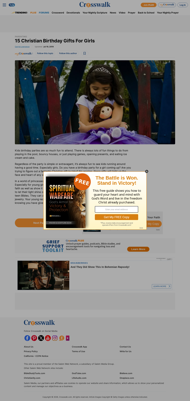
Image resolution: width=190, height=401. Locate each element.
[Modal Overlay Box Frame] (95, 200)
